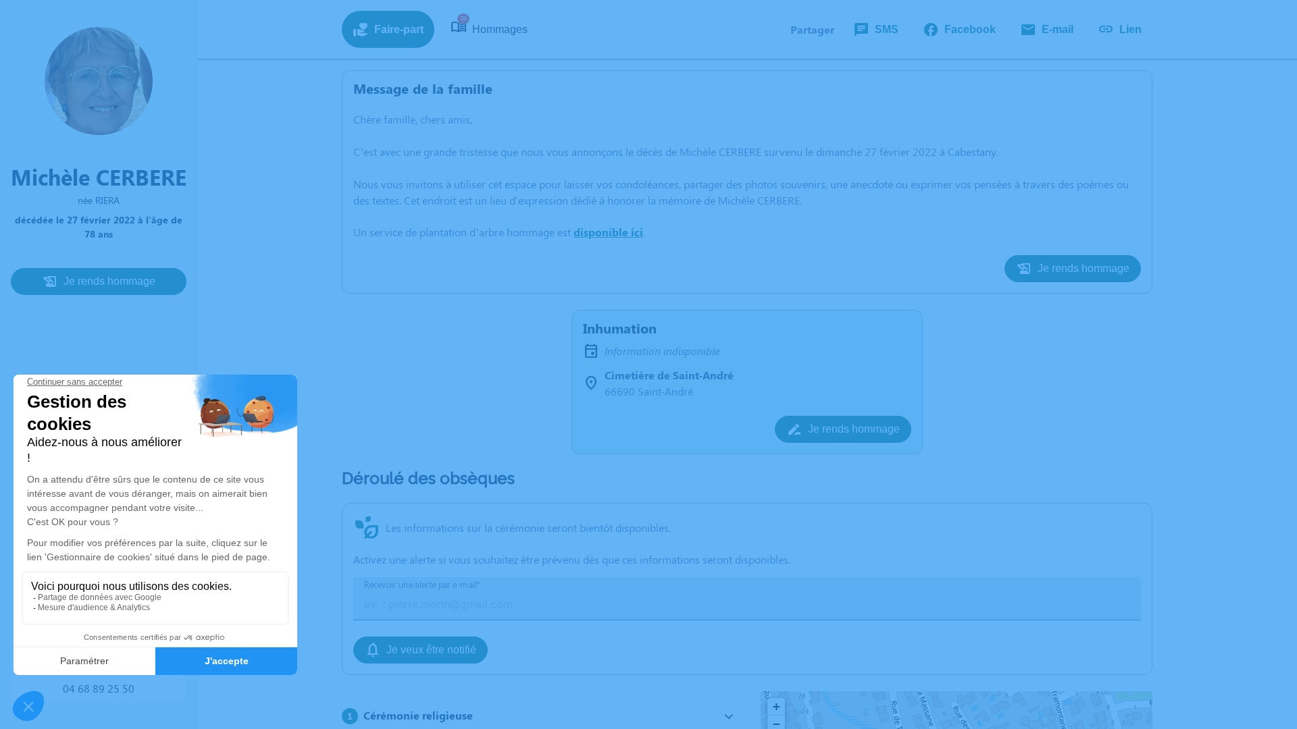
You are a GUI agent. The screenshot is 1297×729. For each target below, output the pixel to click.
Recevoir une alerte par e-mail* (422, 585)
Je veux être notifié (431, 649)
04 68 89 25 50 (98, 688)
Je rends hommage (109, 281)
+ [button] (776, 706)
